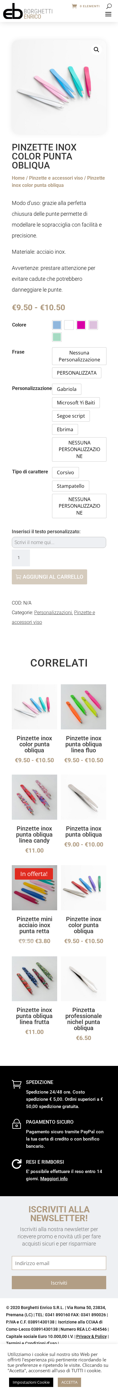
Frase (18, 352)
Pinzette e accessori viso (56, 178)
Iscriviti (59, 1282)
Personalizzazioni (53, 612)
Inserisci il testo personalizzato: (46, 531)
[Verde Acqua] (56, 337)
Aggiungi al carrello (53, 577)
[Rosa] (93, 325)
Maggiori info (54, 1178)
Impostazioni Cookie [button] (31, 1382)
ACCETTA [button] (69, 1382)
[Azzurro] (56, 325)
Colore (19, 325)
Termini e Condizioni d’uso (31, 1343)
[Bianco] (69, 325)
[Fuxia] (81, 325)
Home (18, 178)
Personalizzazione (32, 388)
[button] (96, 49)
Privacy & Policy (91, 1336)
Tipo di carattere (30, 472)
